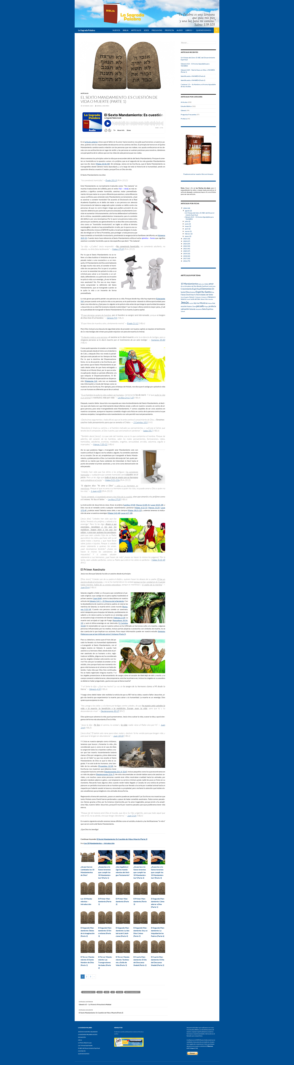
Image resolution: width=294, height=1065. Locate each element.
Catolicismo (211, 286)
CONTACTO (82, 1051)
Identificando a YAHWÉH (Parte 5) (193, 80)
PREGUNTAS (157, 30)
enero (188, 236)
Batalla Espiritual (202, 286)
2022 (186, 246)
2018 (186, 256)
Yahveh (183, 311)
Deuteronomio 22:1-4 (113, 772)
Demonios (206, 288)
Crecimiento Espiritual (191, 289)
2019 (186, 254)
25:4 (124, 772)
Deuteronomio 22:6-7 (105, 774)
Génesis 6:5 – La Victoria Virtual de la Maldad (95, 1003)
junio (188, 224)
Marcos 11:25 (154, 507)
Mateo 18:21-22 (134, 510)
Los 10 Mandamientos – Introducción (86, 901)
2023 (186, 244)
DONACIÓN (82, 1037)
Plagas (206, 306)
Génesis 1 (192, 297)
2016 (186, 261)
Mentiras (204, 303)
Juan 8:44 (85, 587)
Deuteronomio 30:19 (110, 711)
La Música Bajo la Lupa (85, 1043)
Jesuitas (210, 299)
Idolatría (183, 299)
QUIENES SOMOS (203, 30)
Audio (180, 30)
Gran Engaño (185, 297)
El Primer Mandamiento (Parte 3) (140, 901)
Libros (188, 30)
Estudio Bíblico (186, 106)
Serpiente (199, 309)
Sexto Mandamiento (133, 992)
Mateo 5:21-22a (112, 480)
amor (100, 992)
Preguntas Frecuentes (188, 115)
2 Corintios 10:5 (140, 422)
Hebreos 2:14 (119, 617)
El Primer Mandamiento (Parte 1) (104, 901)
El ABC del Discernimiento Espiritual (89, 1048)
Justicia (191, 303)
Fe (195, 295)
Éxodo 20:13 (111, 180)
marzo (188, 231)
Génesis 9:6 (112, 317)
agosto (188, 211)
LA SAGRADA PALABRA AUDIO (87, 1034)
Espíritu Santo (203, 291)
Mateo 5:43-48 (114, 513)
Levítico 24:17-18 (126, 397)
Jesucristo (204, 299)
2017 (186, 258)
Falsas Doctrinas (187, 294)
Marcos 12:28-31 (143, 505)
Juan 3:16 (131, 815)
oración (183, 306)
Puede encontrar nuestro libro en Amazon (198, 174)
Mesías (210, 303)
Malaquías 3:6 (91, 381)
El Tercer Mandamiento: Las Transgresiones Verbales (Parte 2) (105, 962)
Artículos (84, 93)
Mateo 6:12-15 (141, 507)
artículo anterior (91, 142)
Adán (206, 284)
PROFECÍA (169, 30)
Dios (188, 292)
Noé (213, 303)
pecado (119, 992)
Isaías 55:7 (148, 430)
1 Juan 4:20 (96, 491)
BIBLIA (125, 30)
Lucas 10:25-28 (157, 505)
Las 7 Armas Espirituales (85, 1045)
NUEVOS (116, 30)
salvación (185, 309)
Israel (188, 299)
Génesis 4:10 (95, 689)
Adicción (201, 284)
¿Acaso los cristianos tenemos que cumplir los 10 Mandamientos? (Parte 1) (104, 872)
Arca (182, 286)
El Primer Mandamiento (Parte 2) (122, 901)
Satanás (192, 309)
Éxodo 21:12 (132, 323)
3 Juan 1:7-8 (193, 1048)
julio (187, 221)
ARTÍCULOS (136, 30)
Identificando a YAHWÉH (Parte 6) (193, 76)
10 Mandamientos (89, 992)
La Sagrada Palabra (86, 30)
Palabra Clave (191, 306)
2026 (186, 208)
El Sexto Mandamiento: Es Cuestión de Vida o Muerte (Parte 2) (122, 839)
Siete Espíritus (207, 309)
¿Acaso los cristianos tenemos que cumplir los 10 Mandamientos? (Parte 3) (157, 872)
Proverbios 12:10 (106, 766)
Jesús (146, 30)
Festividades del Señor (204, 295)
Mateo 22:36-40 (102, 164)
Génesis (183, 110)
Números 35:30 (158, 339)
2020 (186, 251)
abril (187, 229)
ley (113, 992)
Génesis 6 (211, 297)
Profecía (184, 119)
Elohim (192, 292)
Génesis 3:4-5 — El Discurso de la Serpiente (106, 601)
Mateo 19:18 (118, 249)
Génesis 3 (199, 297)
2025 (186, 239)
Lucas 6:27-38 (126, 513)
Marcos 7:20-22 (100, 444)
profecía (212, 306)
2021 (186, 249)
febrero (188, 234)
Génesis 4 (204, 297)
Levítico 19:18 (114, 499)
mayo (188, 226)
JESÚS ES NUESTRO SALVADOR (88, 1032)
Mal (198, 303)
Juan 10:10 (118, 736)
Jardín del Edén (195, 299)
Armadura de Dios (190, 286)
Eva (212, 292)
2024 (186, 241)
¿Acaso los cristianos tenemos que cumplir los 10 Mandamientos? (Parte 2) (139, 872)
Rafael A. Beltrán (102, 106)
